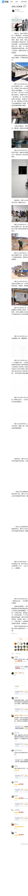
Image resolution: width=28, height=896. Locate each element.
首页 (11, 1)
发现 (16, 1)
